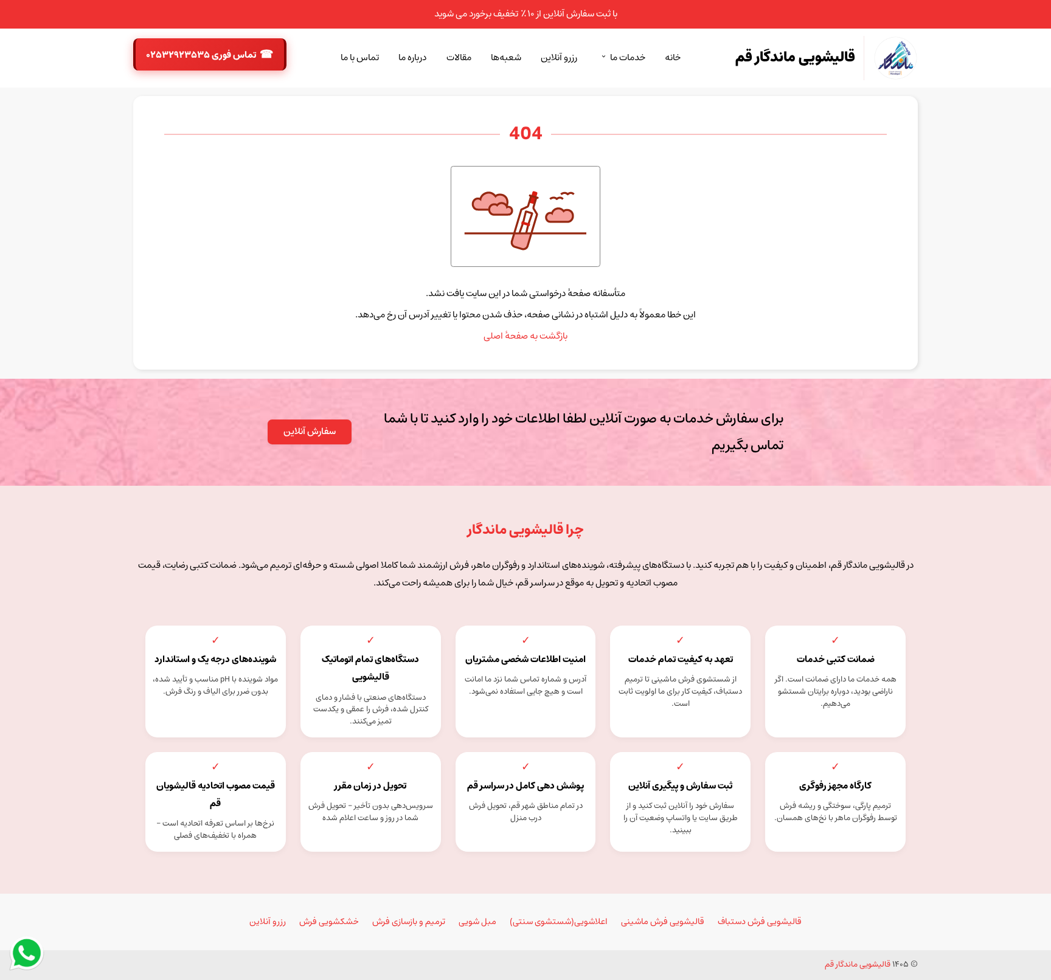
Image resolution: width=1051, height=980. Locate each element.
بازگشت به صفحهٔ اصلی (525, 336)
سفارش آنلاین (309, 432)
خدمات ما (627, 58)
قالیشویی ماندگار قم (857, 964)
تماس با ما (360, 58)
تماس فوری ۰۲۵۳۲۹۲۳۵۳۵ (202, 55)
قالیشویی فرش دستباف (760, 921)
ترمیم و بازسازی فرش (408, 921)
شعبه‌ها (506, 58)
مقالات (458, 58)
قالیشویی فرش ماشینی (662, 921)
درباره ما (412, 58)
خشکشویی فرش (329, 921)
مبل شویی (477, 921)
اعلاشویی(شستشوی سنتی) (559, 921)
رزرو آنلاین (559, 58)
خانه (673, 58)
